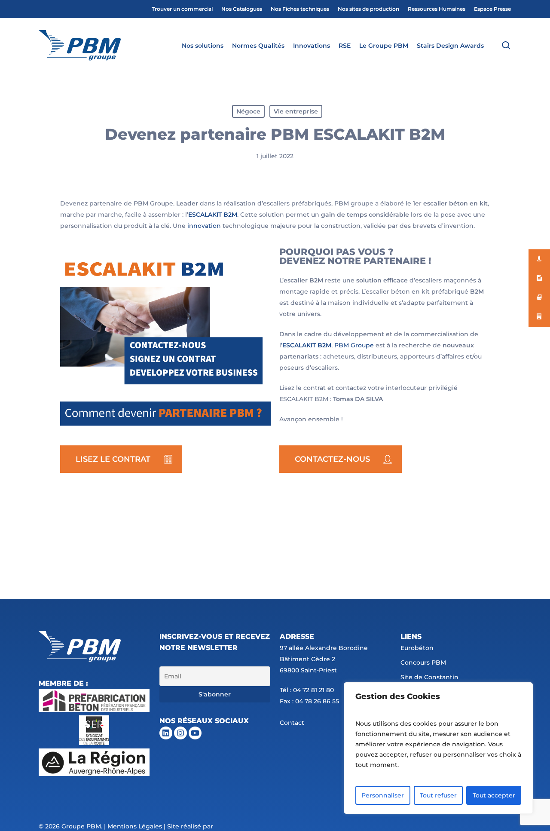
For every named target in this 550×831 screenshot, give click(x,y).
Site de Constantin (429, 677)
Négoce (248, 111)
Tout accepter (494, 795)
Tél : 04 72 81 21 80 (307, 690)
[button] (121, 459)
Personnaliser (382, 795)
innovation (204, 226)
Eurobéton (417, 648)
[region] (438, 748)
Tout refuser (438, 795)
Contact (292, 723)
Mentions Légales (134, 826)
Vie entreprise (296, 111)
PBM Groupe (354, 345)
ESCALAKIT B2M (212, 214)
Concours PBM (423, 662)
